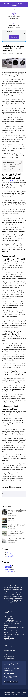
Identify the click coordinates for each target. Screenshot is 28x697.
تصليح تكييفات (11, 554)
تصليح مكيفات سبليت (9, 638)
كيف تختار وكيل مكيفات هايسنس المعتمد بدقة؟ (16, 525)
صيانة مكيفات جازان (9, 639)
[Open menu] (24, 33)
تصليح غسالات (18, 53)
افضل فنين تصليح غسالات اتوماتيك (11, 164)
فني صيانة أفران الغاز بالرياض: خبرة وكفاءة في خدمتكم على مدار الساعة (17, 511)
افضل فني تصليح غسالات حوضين (13, 169)
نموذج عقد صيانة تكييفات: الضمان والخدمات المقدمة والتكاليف (16, 532)
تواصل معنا (14, 37)
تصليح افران (9, 553)
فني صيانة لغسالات (10, 180)
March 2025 (8, 569)
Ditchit (13, 499)
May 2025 (7, 567)
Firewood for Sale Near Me (23, 499)
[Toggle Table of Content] (19, 162)
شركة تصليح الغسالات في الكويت (11, 166)
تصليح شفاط (11, 518)
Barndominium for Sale (4, 499)
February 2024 (9, 571)
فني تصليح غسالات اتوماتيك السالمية (13, 168)
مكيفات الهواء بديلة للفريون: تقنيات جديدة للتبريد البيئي (16, 539)
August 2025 (8, 566)
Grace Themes (20, 694)
